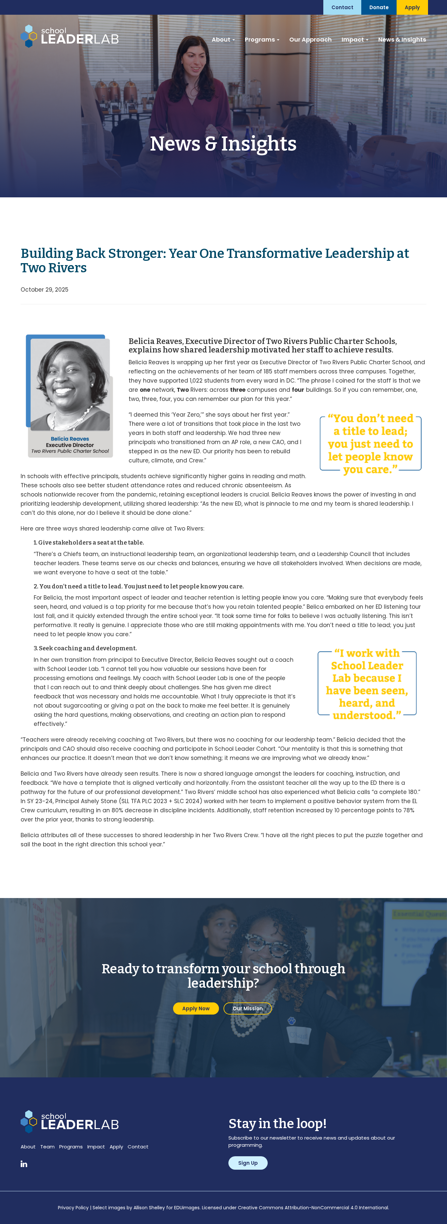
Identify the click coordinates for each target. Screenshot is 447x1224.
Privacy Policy (73, 1207)
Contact (138, 1146)
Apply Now (196, 1008)
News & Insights (402, 39)
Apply (116, 1146)
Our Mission (248, 1008)
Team (47, 1146)
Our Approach (310, 39)
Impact (353, 39)
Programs (260, 39)
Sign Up (248, 1163)
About (222, 39)
